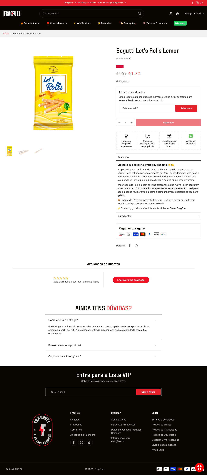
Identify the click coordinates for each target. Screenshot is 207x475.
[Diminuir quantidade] (119, 122)
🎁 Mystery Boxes (55, 23)
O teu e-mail (130, 108)
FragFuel (99, 469)
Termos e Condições (163, 419)
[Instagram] (197, 3)
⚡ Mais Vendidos (81, 23)
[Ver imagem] (9, 151)
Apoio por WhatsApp (191, 142)
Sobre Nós (76, 429)
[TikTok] (201, 3)
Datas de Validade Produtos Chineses (126, 431)
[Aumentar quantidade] (132, 122)
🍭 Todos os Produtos (154, 23)
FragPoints (76, 424)
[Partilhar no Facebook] (129, 245)
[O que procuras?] (139, 13)
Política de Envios (161, 424)
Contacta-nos (118, 419)
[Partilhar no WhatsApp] (136, 245)
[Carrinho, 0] (177, 13)
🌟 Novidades (104, 23)
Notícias (74, 419)
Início (6, 33)
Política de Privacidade (164, 429)
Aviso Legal (158, 449)
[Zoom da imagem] (53, 93)
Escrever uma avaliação (131, 279)
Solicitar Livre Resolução (165, 439)
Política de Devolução (164, 434)
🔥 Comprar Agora (29, 23)
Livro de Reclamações (164, 444)
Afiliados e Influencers (82, 434)
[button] (168, 122)
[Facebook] (192, 3)
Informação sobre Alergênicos (120, 439)
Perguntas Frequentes (123, 424)
